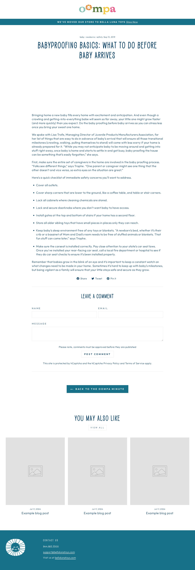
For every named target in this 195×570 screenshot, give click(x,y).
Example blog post (35, 513)
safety (100, 37)
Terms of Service (134, 363)
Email (103, 308)
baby (82, 37)
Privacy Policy (111, 363)
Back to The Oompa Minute (99, 389)
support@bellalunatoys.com (59, 552)
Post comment (97, 354)
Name (36, 308)
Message (39, 323)
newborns (90, 37)
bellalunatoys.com (65, 557)
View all (97, 427)
